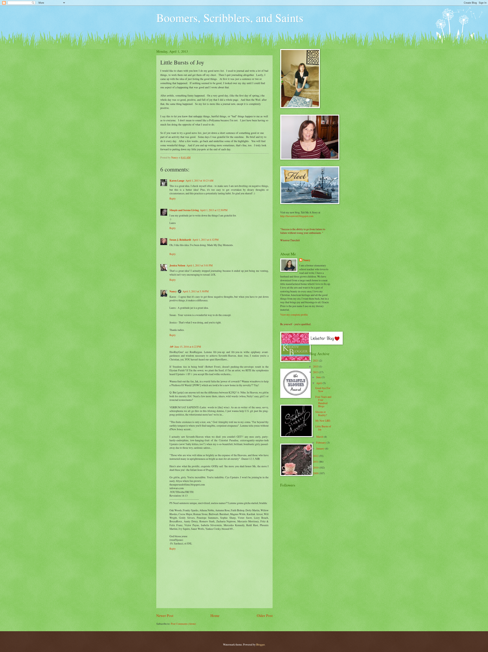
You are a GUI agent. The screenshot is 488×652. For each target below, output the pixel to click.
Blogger (260, 644)
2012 (316, 456)
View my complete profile (294, 314)
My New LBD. (323, 420)
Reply (172, 198)
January (320, 448)
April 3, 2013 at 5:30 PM (195, 291)
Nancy (173, 291)
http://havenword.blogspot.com (296, 216)
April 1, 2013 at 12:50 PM (213, 210)
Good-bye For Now (322, 389)
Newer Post (164, 615)
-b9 (171, 347)
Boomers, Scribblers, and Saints (229, 17)
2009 (316, 473)
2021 (316, 360)
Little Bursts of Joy (323, 427)
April (319, 383)
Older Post (265, 615)
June (319, 377)
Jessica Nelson (177, 265)
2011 (316, 461)
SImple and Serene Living (184, 210)
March (320, 436)
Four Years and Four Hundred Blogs (323, 401)
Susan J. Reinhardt (180, 240)
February (321, 442)
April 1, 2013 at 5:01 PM (199, 265)
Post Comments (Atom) (183, 623)
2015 (316, 366)
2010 (316, 467)
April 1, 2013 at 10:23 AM (199, 180)
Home (215, 615)
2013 (316, 372)
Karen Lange (176, 180)
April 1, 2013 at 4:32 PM (205, 239)
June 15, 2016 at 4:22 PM (187, 346)
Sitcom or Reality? (321, 413)
